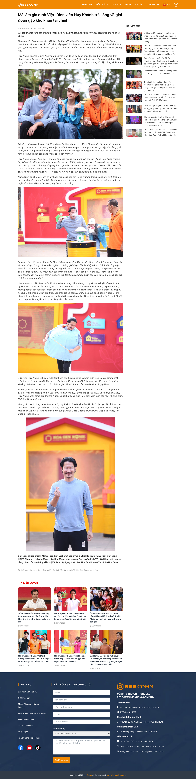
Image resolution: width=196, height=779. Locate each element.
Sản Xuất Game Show (27, 692)
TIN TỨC (139, 4)
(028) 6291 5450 (145, 741)
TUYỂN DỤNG (153, 4)
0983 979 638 (127, 746)
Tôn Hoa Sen (78, 570)
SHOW (128, 4)
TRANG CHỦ (86, 4)
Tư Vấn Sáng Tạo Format (28, 738)
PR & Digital (23, 732)
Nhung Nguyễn (38, 28)
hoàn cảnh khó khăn (28, 570)
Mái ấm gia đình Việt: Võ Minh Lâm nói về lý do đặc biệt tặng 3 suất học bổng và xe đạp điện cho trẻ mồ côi (70, 616)
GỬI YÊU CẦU (61, 760)
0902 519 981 (143, 746)
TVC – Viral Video (25, 725)
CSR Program (24, 698)
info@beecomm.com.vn (154, 751)
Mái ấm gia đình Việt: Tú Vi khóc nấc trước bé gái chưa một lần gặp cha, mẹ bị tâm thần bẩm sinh (70, 659)
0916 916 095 (158, 746)
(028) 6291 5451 (128, 741)
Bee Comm (87, 775)
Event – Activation (26, 719)
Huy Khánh (41, 570)
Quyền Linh (68, 570)
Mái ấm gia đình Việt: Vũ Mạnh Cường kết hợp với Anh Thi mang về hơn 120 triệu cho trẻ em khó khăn (34, 659)
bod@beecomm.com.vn (130, 751)
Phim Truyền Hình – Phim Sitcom (32, 713)
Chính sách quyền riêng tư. (116, 775)
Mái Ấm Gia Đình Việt (55, 570)
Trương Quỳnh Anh (91, 570)
